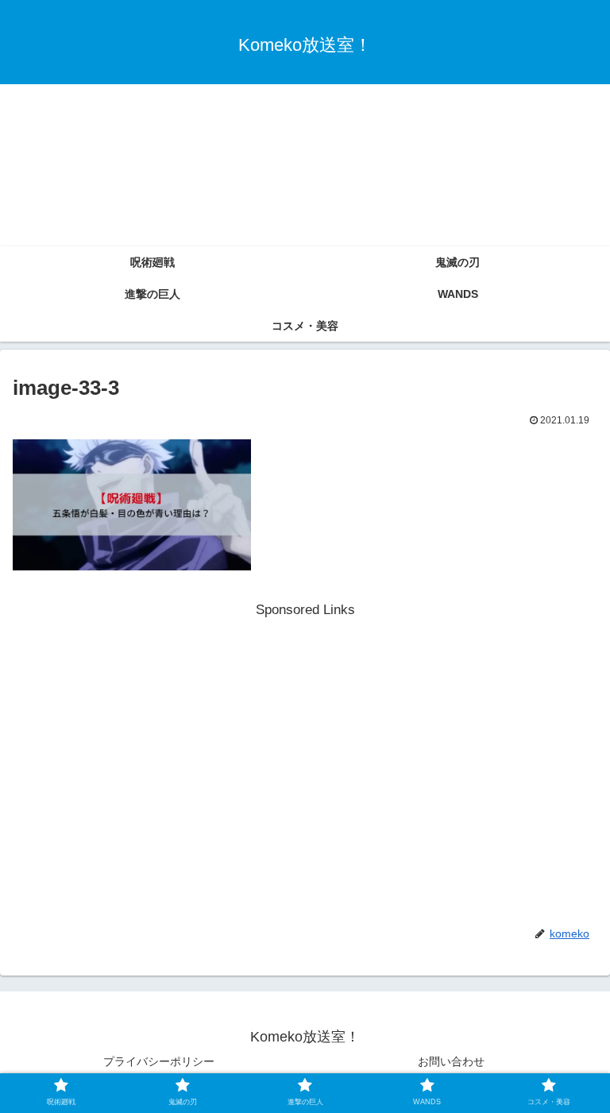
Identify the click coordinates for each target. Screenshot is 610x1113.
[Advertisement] (305, 126)
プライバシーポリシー (158, 1061)
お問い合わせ (451, 1061)
